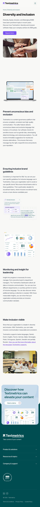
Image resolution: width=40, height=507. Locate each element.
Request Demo (9, 33)
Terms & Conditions (8, 501)
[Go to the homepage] (10, 3)
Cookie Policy (28, 501)
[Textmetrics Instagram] (7, 493)
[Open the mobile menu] (35, 3)
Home (4, 10)
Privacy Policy (19, 501)
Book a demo (11, 403)
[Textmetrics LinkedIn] (4, 493)
